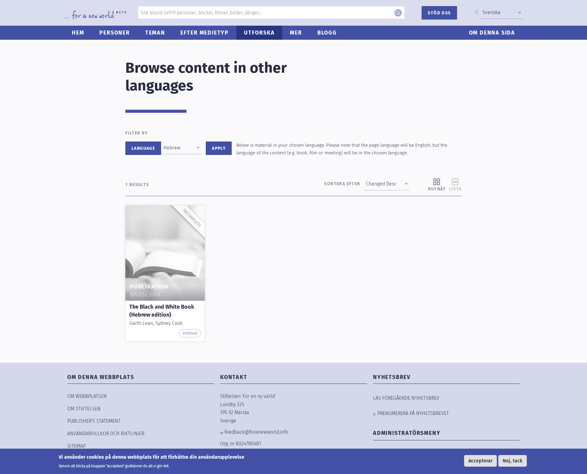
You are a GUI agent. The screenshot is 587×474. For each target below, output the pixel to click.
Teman (155, 32)
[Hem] (95, 15)
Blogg (327, 32)
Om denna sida (492, 32)
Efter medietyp (204, 32)
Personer (114, 32)
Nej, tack (512, 461)
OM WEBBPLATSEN (87, 396)
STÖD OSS (439, 13)
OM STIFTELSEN (84, 409)
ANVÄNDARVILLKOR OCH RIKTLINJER (105, 433)
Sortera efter (342, 183)
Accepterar (480, 461)
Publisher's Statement (93, 421)
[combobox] (501, 12)
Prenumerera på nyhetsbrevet (413, 413)
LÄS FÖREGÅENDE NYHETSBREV (406, 398)
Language (143, 148)
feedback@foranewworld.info (256, 432)
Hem (78, 32)
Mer (296, 32)
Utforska (259, 32)
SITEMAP (76, 446)
